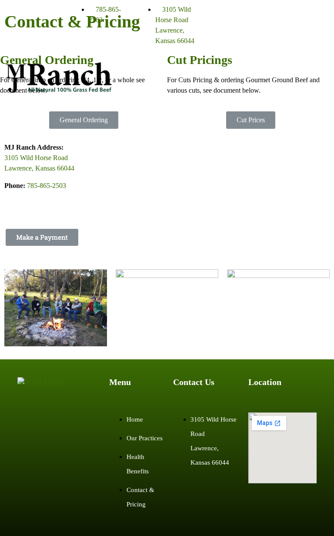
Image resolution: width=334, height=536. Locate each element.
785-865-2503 (46, 185)
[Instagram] (239, 15)
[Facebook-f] (216, 15)
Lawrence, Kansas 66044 (39, 168)
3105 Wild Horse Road (36, 157)
